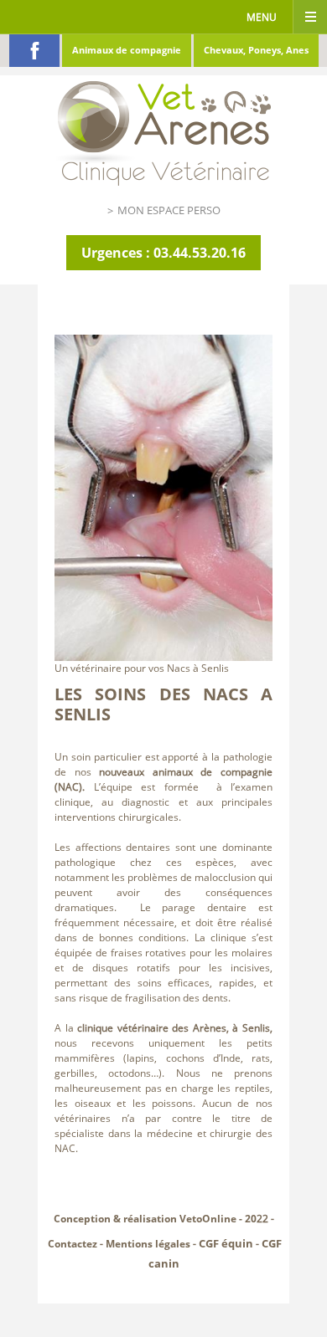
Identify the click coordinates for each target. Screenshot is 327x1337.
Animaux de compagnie (126, 50)
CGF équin (226, 1243)
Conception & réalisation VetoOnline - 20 (155, 1218)
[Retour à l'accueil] (163, 129)
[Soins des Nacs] (163, 496)
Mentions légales (148, 1244)
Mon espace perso (169, 210)
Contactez (72, 1244)
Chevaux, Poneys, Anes (256, 50)
